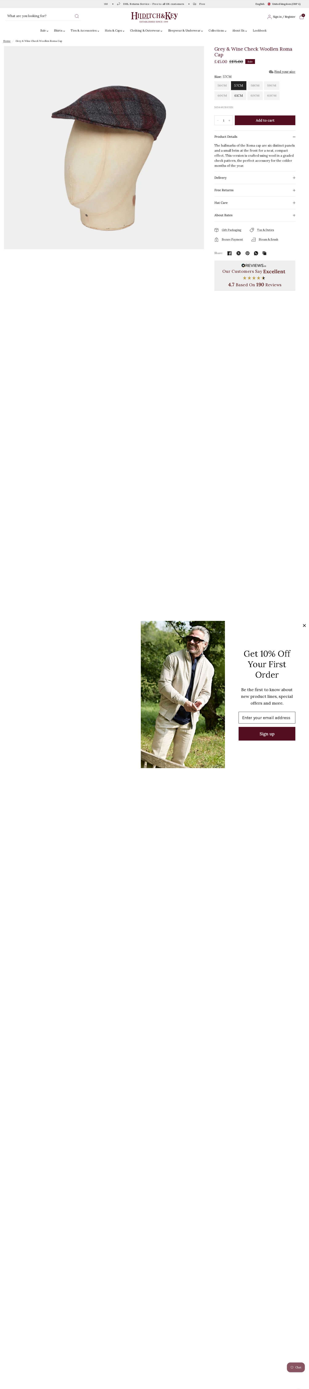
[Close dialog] (304, 625)
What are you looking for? (26, 16)
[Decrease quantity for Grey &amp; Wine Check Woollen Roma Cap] (218, 120)
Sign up (267, 733)
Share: (218, 253)
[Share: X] (238, 253)
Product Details (225, 137)
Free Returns (224, 190)
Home (7, 40)
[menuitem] (45, 31)
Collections (216, 30)
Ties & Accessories (84, 30)
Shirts (58, 30)
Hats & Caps (113, 30)
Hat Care (221, 203)
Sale (43, 30)
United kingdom (286, 3)
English (259, 3)
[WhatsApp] (256, 253)
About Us (238, 30)
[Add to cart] (265, 120)
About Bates (223, 215)
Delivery (220, 178)
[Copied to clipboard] (264, 253)
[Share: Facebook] (229, 253)
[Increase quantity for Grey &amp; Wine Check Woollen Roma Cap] (229, 120)
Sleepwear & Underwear (184, 30)
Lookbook (260, 30)
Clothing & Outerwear (145, 30)
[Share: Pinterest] (247, 253)
